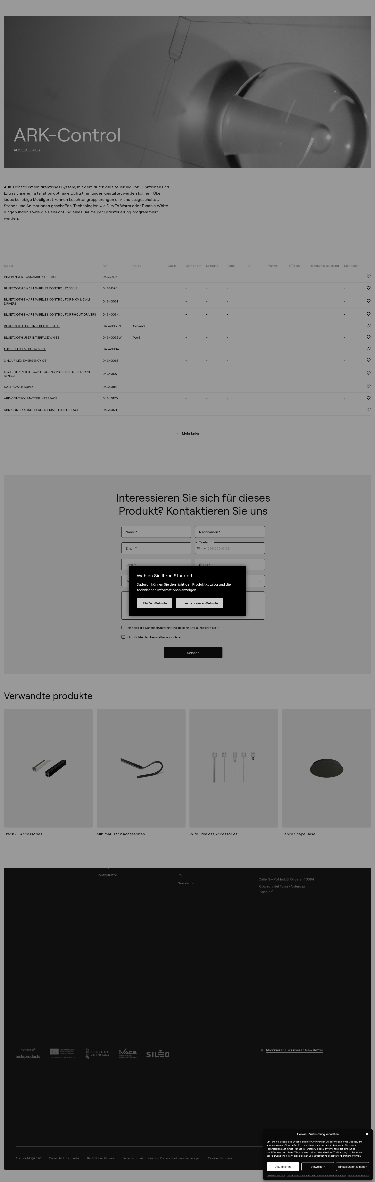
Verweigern (318, 1166)
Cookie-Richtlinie (276, 1175)
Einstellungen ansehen (352, 1166)
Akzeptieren (283, 1166)
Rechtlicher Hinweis (358, 1175)
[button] (367, 1134)
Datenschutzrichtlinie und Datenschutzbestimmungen (316, 1175)
